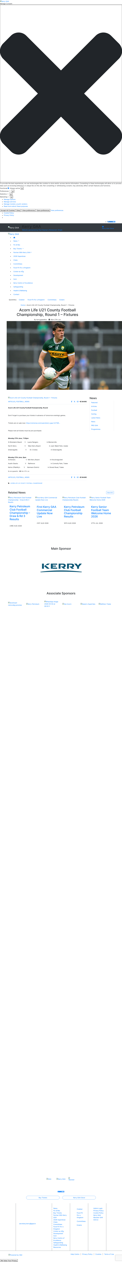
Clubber (22, 300)
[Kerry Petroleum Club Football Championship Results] (74, 499)
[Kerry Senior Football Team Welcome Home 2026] (102, 499)
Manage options (9, 199)
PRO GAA (94, 425)
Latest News (95, 418)
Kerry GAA (97, 1067)
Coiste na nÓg (18, 271)
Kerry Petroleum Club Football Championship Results (74, 511)
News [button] (15, 241)
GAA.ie (95, 1072)
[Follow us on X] (110, 222)
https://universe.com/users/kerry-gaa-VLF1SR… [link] (43, 423)
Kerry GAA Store (108, 228)
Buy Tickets (43, 1050)
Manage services (10, 202)
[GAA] (49, 1031)
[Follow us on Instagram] (112, 222)
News (27, 402)
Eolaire (61, 300)
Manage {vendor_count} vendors (15, 204)
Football (20, 402)
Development (18, 275)
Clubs (15, 260)
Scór (15, 279)
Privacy (87, 1106)
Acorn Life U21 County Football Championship (26, 483)
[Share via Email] (78, 402)
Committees (17, 264)
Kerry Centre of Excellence (23, 283)
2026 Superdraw (19, 256)
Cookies (98, 1106)
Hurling (93, 414)
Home (23, 305)
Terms (109, 1106)
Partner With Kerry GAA (21, 252)
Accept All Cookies (8, 210)
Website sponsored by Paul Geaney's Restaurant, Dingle (42, 230)
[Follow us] (114, 222)
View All (109, 492)
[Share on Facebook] (72, 402)
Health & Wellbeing (20, 291)
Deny (18, 210)
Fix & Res (16, 245)
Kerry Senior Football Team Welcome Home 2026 (101, 511)
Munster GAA (98, 1070)
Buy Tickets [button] (17, 249)
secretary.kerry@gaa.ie (27, 1076)
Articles (11, 402)
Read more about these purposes (16, 206)
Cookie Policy (9, 213)
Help (75, 1106)
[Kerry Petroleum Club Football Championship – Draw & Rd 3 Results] (20, 500)
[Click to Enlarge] (47, 398)
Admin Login (97, 1061)
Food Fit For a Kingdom (21, 268)
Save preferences (43, 210)
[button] (61, 93)
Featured (94, 402)
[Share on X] (74, 402)
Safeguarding (18, 287)
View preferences (28, 210)
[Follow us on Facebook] (109, 222)
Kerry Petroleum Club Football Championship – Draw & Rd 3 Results (20, 513)
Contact (16, 294)
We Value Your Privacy (9, 1113)
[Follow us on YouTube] (113, 222)
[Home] (63, 237)
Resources (57, 1099)
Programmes (95, 429)
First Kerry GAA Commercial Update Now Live (46, 511)
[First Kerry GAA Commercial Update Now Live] (47, 499)
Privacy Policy (9, 215)
